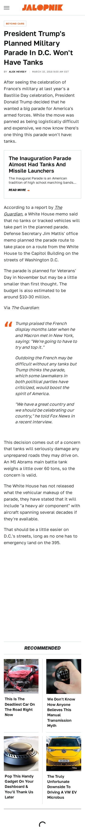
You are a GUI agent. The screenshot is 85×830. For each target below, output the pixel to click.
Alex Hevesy (17, 71)
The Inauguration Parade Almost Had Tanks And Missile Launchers (40, 164)
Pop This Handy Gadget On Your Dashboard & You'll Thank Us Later (19, 787)
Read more (17, 190)
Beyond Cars (15, 23)
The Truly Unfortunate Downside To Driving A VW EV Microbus (62, 787)
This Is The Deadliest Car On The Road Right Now (20, 707)
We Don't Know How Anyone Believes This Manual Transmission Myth (61, 712)
